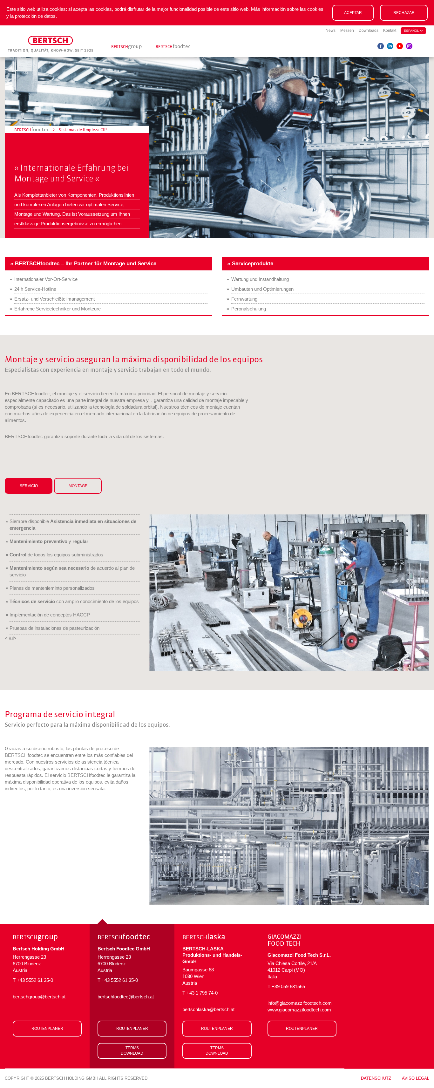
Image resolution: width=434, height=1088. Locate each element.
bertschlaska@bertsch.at (208, 1009)
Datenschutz (376, 1078)
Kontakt (389, 30)
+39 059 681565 (288, 986)
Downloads (368, 30)
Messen (347, 30)
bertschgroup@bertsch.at (39, 996)
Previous (165, 592)
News (331, 30)
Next (413, 592)
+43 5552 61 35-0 (35, 980)
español (412, 30)
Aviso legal (415, 1078)
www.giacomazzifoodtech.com (299, 1009)
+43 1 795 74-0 (202, 993)
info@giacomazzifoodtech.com (300, 1003)
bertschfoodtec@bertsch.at (126, 996)
